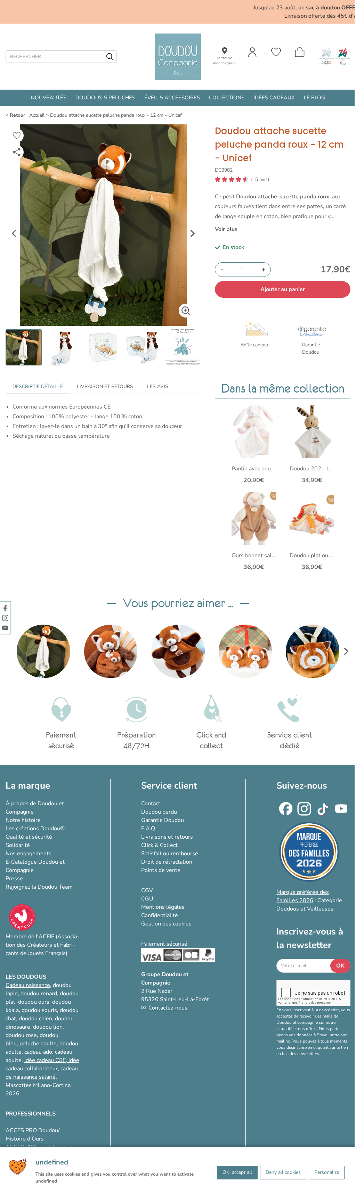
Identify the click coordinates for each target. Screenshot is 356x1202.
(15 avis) (260, 179)
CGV (147, 890)
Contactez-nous (167, 1008)
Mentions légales (163, 907)
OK (340, 966)
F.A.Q (148, 828)
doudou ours (33, 1002)
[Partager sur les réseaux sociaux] (17, 152)
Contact (150, 803)
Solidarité (18, 845)
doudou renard (39, 993)
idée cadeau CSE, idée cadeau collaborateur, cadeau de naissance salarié (42, 1068)
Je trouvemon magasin (224, 61)
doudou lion (48, 1027)
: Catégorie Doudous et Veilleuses (309, 900)
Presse (14, 878)
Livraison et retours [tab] (105, 386)
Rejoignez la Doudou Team (39, 887)
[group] (43, 651)
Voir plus (226, 229)
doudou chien (35, 1018)
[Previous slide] (14, 233)
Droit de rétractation (166, 862)
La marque (28, 786)
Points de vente (160, 870)
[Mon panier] (299, 52)
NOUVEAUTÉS (48, 97)
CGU (147, 899)
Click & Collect (159, 845)
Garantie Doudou (162, 820)
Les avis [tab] (157, 386)
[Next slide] (192, 233)
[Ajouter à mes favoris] (17, 135)
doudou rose (21, 1035)
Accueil (36, 115)
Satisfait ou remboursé (169, 853)
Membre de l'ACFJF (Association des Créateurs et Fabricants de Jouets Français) (42, 945)
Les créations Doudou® (35, 828)
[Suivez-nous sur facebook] (5, 608)
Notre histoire (23, 820)
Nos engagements (28, 853)
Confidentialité (159, 915)
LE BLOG (314, 97)
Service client (169, 786)
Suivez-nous (301, 786)
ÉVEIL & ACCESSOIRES (172, 97)
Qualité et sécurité (29, 837)
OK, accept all (237, 1172)
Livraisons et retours (167, 837)
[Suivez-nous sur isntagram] (5, 617)
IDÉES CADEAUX (274, 97)
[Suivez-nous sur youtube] (5, 627)
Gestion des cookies (166, 924)
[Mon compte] (252, 52)
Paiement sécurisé (164, 944)
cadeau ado (38, 1052)
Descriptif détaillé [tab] (38, 386)
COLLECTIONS (226, 97)
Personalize (326, 1172)
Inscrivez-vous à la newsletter (309, 938)
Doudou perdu (159, 812)
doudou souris (39, 1010)
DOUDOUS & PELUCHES (105, 97)
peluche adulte (38, 1043)
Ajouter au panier (282, 289)
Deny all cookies (283, 1172)
